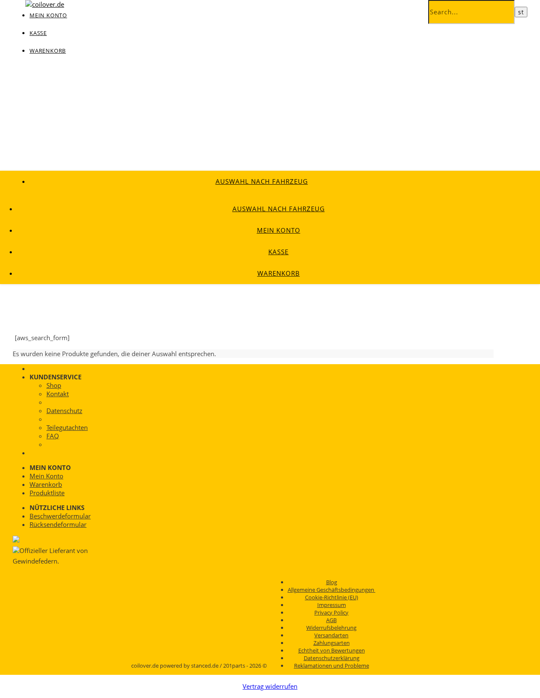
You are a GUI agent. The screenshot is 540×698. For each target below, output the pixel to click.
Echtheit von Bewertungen (331, 650)
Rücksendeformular (58, 524)
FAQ (52, 436)
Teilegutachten (67, 427)
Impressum (331, 605)
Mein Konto (278, 230)
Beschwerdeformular (60, 516)
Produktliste (47, 493)
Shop (53, 385)
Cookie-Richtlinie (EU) (331, 597)
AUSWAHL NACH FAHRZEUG (262, 181)
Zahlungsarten (331, 643)
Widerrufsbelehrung (331, 627)
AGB (331, 620)
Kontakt (57, 393)
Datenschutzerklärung (331, 658)
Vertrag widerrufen (270, 686)
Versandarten (331, 635)
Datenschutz (64, 410)
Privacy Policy (331, 612)
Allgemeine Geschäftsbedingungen (331, 589)
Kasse (38, 33)
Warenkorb (48, 50)
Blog (331, 582)
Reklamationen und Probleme (331, 665)
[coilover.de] (44, 4)
